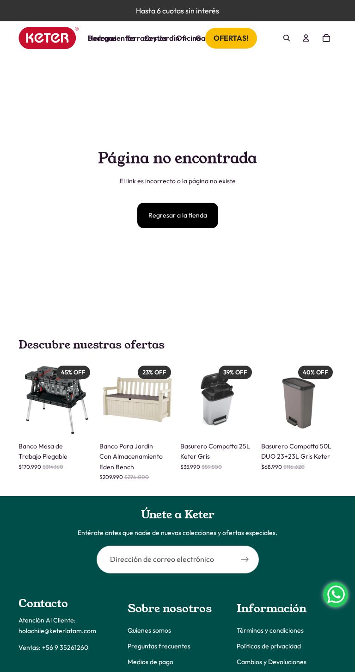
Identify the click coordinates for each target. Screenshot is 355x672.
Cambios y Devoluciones (271, 662)
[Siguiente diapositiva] (83, 399)
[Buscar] (286, 38)
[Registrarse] (245, 559)
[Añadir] (79, 423)
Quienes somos (149, 630)
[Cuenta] (306, 38)
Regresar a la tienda (177, 215)
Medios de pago (150, 662)
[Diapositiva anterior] (28, 399)
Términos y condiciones (270, 630)
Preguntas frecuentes (159, 645)
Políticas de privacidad (269, 645)
